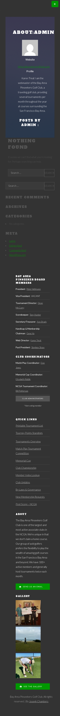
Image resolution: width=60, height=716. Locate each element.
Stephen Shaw (37, 347)
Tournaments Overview (28, 441)
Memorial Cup (23, 460)
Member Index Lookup (28, 475)
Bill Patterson (22, 391)
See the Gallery (32, 687)
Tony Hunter (35, 314)
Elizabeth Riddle (23, 379)
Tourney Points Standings (29, 433)
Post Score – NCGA (26, 504)
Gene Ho (30, 333)
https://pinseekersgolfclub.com (34, 66)
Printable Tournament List (29, 425)
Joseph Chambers (38, 701)
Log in (12, 241)
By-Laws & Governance (28, 489)
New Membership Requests (30, 496)
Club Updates (23, 482)
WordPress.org (17, 255)
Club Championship (26, 467)
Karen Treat (35, 340)
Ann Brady (42, 321)
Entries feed (15, 245)
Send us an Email (32, 587)
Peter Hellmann (33, 289)
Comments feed (17, 250)
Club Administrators (32, 398)
